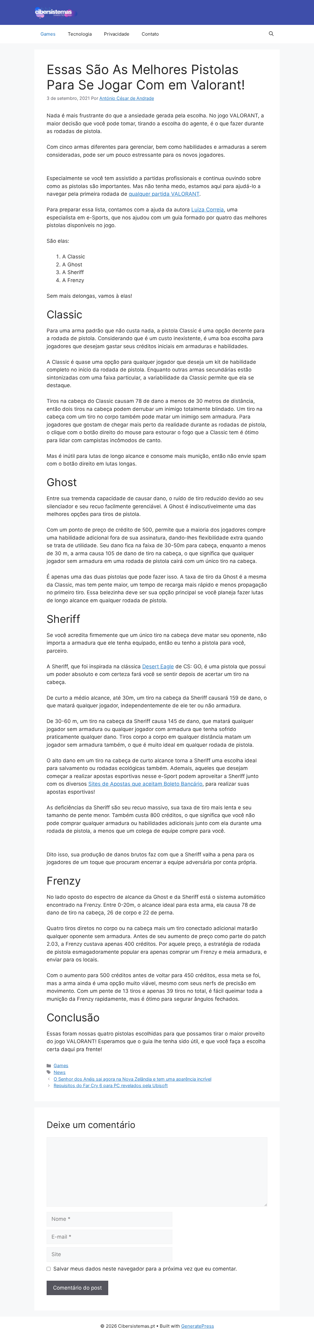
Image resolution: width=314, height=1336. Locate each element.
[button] (271, 34)
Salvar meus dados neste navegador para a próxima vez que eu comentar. (145, 1269)
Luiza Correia (207, 209)
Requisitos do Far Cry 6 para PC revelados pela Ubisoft (111, 1085)
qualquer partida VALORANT (164, 194)
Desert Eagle (158, 666)
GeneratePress (197, 1326)
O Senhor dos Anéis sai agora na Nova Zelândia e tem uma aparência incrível (132, 1079)
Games (48, 34)
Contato (150, 34)
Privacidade (116, 34)
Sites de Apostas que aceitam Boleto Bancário (145, 784)
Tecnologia (80, 34)
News (60, 1072)
